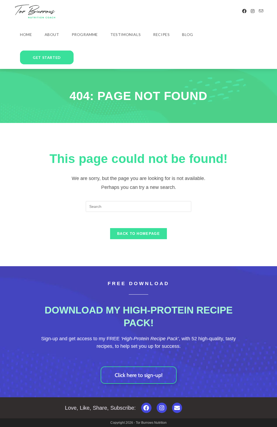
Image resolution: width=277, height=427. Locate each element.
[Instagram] (162, 408)
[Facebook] (146, 408)
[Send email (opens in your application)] (261, 11)
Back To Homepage (138, 234)
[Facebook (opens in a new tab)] (244, 11)
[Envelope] (177, 408)
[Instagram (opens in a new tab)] (253, 11)
